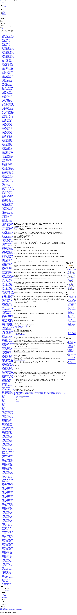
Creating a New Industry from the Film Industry (72, 348)
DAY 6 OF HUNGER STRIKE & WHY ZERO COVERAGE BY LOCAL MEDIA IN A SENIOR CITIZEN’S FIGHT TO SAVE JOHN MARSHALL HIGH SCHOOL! (7, 156)
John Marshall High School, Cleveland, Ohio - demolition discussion (12, 609)
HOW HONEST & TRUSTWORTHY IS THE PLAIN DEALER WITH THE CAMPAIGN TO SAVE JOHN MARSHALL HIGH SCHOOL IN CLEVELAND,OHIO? (8, 229)
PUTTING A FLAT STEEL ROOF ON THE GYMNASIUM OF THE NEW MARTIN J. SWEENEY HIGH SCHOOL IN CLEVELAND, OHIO (8, 374)
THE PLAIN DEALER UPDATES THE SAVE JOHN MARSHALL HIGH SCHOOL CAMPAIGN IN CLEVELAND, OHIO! (7, 424)
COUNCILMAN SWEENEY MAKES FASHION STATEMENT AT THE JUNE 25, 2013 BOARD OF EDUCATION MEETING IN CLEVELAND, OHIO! (8, 91)
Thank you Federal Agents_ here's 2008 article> (72, 288)
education (3, 13)
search (3, 8)
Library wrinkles (70, 284)
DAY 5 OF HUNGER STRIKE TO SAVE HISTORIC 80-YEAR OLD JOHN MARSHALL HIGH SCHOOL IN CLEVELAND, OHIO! (7, 152)
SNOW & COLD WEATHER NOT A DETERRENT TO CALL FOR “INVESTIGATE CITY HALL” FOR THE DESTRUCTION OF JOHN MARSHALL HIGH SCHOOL (7, 413)
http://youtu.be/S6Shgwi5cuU (26, 325)
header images (4, 6)
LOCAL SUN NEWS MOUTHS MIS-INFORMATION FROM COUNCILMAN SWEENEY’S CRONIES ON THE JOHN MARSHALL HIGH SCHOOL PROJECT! (7, 310)
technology (3, 15)
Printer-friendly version (26, 396)
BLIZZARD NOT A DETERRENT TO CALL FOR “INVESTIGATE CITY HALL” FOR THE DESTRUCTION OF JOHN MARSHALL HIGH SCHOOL (7, 40)
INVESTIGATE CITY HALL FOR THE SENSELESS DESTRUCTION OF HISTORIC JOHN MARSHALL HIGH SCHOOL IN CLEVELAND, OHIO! (7, 268)
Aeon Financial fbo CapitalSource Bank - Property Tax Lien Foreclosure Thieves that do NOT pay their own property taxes (72, 351)
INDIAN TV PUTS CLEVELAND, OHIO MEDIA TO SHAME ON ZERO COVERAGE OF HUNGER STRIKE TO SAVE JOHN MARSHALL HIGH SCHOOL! (7, 247)
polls (2, 7)
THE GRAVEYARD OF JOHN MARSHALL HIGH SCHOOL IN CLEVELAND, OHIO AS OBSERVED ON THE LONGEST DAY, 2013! (7, 421)
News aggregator (4, 597)
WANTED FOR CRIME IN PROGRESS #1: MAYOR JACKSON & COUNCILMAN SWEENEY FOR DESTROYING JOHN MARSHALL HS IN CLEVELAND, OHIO (7, 541)
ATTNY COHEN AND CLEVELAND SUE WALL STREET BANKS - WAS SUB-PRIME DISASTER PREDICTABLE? (72, 346)
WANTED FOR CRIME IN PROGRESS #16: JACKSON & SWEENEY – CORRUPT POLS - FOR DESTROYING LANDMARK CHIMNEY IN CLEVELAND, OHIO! (8, 517)
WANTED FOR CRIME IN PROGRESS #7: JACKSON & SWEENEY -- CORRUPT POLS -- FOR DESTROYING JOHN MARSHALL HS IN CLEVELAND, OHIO (7, 557)
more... (5, 595)
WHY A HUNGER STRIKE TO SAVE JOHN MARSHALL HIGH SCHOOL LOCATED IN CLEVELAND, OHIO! (8, 570)
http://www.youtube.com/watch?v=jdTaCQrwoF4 (21, 326)
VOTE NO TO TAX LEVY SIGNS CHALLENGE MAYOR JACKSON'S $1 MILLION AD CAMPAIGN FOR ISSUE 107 (8, 428)
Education (17, 401)
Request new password (5, 28)
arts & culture (4, 11)
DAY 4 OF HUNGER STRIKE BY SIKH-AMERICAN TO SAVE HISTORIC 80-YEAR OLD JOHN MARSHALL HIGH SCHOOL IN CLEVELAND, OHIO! (7, 148)
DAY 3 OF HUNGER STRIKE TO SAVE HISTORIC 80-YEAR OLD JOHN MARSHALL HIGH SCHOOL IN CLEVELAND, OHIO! (7, 144)
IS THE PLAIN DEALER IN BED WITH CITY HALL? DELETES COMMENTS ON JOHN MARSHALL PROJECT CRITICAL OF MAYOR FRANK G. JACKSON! (7, 281)
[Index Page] (1, 0)
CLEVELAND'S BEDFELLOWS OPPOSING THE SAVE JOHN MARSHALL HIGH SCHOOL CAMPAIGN (7, 78)
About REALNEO (70, 322)
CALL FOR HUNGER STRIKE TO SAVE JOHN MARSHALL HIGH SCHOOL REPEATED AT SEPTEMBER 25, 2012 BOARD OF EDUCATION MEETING (7, 71)
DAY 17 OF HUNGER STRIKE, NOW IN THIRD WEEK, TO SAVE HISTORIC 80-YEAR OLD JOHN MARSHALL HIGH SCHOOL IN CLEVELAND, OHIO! (7, 125)
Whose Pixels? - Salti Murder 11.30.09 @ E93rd (72, 343)
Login (16, 397)
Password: (2, 26)
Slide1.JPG (3, 395)
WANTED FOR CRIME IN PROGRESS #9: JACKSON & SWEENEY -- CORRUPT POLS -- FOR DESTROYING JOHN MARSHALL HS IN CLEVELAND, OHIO (7, 565)
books (3, 3)
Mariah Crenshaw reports (71, 277)
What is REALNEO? (5, 568)
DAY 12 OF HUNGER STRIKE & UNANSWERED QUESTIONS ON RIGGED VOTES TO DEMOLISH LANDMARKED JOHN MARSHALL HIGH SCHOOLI (8, 104)
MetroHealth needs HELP (71, 275)
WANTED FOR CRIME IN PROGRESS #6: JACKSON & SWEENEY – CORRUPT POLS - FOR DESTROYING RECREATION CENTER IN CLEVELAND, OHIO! (7, 553)
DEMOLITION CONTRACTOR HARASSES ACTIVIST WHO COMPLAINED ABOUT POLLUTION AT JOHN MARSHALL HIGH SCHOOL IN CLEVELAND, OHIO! (8, 195)
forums (3, 5)
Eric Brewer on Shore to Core (72, 269)
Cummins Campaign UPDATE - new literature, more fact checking (71, 341)
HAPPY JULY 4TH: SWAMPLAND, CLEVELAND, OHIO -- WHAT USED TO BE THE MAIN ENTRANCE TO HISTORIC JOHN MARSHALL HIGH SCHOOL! (7, 225)
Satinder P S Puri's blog (19, 395)
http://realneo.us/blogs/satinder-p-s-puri (19, 334)
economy (3, 12)
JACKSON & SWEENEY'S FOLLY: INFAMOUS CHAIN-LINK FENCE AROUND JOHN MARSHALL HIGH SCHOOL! (8, 292)
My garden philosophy (71, 286)
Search (3, 596)
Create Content (4, 594)
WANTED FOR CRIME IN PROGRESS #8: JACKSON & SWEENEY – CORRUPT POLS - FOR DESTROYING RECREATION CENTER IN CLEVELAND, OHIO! (7, 561)
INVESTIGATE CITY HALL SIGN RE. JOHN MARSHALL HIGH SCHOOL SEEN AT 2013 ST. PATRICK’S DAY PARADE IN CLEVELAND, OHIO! (7, 272)
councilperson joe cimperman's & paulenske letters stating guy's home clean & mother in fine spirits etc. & (72, 307)
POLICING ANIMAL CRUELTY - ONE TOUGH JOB (72, 357)
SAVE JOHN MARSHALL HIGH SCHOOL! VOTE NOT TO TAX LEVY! (7, 388)
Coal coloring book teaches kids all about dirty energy (72, 301)
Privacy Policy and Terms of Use (5, 613)
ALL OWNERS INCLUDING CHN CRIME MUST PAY (72, 363)
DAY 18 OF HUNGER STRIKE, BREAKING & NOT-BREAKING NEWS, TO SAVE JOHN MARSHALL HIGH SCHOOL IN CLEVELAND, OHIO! (7, 129)
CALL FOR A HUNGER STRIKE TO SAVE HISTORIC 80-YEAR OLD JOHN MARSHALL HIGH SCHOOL (8, 67)
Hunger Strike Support (5, 231)
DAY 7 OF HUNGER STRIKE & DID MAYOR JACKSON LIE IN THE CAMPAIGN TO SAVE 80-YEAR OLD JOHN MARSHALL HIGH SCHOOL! (8, 160)
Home (1, 609)
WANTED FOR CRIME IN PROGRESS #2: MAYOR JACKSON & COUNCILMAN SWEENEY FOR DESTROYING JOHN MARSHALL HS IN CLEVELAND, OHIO (7, 545)
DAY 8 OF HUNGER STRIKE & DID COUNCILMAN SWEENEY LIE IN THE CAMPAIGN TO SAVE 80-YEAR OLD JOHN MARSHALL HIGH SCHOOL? (8, 164)
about (3, 2)
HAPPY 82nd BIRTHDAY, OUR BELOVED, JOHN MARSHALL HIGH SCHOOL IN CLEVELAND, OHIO (7, 221)
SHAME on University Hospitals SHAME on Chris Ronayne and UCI (72, 280)
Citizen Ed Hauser (15, 610)
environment (4, 14)
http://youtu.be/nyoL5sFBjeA (18, 327)
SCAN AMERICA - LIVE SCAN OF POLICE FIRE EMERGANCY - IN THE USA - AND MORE (72, 303)
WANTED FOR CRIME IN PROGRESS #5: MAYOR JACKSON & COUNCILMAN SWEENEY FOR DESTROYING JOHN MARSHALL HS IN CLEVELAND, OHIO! (7, 549)
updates (3, 9)
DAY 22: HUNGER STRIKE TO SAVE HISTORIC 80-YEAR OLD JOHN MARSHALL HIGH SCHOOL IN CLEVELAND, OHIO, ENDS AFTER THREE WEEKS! (7, 141)
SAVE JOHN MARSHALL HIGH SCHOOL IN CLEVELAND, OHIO (7, 385)
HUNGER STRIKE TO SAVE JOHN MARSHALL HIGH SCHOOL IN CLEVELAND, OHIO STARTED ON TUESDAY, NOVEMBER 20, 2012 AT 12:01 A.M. (8, 234)
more (67, 290)
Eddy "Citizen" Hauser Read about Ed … (7, 590)
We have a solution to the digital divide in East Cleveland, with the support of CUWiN (72, 360)
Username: (2, 25)
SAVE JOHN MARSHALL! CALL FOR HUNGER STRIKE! (7, 393)
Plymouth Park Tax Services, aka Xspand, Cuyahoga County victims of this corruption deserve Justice (72, 324)
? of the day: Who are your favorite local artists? (72, 321)
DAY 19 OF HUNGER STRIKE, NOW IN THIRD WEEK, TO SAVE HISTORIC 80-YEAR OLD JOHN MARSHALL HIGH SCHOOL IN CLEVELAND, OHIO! (7, 133)
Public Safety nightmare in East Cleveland (71, 274)
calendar (3, 4)
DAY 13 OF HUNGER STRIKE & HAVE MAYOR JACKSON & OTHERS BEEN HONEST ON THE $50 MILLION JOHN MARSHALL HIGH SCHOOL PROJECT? (7, 108)
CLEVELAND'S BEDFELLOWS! (7, 80)
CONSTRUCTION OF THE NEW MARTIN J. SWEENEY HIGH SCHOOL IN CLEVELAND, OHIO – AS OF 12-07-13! (7, 82)
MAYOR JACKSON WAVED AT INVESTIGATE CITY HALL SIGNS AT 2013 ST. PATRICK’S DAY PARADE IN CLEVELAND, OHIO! (7, 347)
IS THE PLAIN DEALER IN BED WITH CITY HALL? (7, 278)
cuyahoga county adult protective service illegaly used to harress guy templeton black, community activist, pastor (72, 315)
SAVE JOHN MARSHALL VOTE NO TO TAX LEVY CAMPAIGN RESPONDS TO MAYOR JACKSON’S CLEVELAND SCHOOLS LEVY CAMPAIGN (8, 391)
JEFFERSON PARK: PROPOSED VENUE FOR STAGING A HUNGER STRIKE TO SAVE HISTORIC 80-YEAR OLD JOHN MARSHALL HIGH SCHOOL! (8, 296)
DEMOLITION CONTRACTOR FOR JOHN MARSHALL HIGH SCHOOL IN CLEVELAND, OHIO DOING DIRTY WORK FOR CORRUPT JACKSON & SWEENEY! (8, 191)
